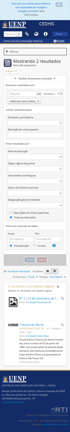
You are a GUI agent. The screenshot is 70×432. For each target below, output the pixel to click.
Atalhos (45, 34)
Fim (37, 233)
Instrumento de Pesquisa (22, 175)
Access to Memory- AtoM (55, 424)
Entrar (59, 34)
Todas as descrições (24, 217)
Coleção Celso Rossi (38, 335)
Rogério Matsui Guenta (56, 420)
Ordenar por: (20, 276)
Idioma (36, 34)
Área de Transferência (27, 34)
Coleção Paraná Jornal (39, 302)
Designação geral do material (24, 199)
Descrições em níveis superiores (31, 212)
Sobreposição (21, 245)
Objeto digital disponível (21, 163)
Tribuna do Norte (31, 325)
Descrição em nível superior (23, 129)
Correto (41, 245)
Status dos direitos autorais (23, 187)
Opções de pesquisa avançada (35, 78)
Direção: (43, 276)
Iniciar (11, 233)
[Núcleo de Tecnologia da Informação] (58, 409)
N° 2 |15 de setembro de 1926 (40, 298)
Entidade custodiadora (20, 117)
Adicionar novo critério (22, 101)
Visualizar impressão (18, 271)
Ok (59, 4)
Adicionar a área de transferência (62, 298)
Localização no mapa (13, 402)
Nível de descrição (18, 151)
